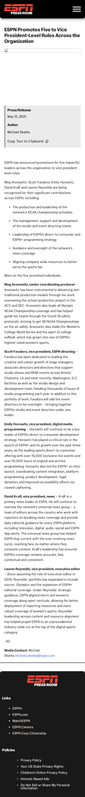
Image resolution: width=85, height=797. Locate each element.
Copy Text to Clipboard (25, 141)
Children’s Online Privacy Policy (44, 773)
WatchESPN (21, 721)
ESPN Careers (22, 727)
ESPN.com (20, 715)
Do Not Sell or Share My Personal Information (45, 786)
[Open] (77, 9)
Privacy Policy (31, 760)
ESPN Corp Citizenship (29, 733)
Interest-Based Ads (35, 779)
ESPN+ (17, 708)
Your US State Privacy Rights (42, 766)
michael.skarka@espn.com (35, 656)
